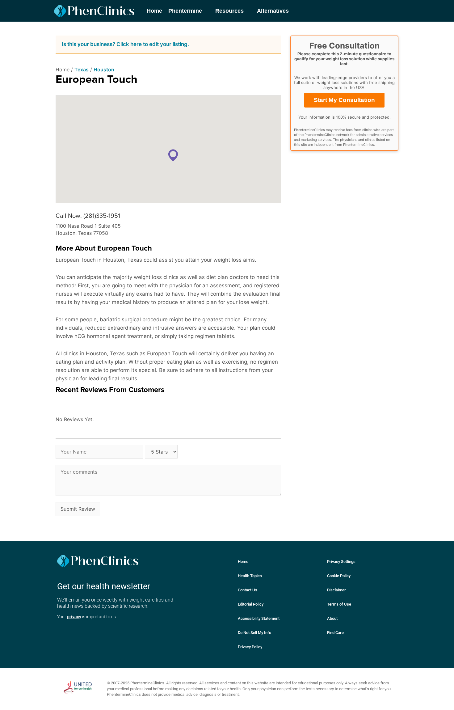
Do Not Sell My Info (254, 632)
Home (243, 561)
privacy (74, 616)
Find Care (335, 632)
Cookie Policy (339, 575)
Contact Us (247, 590)
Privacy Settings (341, 561)
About (332, 618)
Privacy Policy (250, 646)
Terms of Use (339, 604)
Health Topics (250, 575)
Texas (81, 69)
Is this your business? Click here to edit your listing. (125, 44)
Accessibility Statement (259, 618)
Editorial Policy (250, 604)
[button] (173, 155)
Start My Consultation (344, 100)
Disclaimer (336, 590)
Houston (104, 69)
